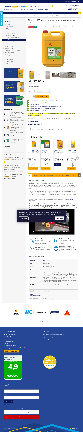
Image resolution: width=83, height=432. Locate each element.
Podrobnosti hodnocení (59, 27)
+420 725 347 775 (51, 337)
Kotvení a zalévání (9, 44)
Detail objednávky (11, 351)
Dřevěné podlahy (9, 55)
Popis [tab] (29, 175)
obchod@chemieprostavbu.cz (55, 335)
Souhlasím (59, 218)
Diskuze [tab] (67, 175)
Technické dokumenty (34, 124)
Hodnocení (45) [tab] (59, 175)
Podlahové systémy (10, 52)
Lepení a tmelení (9, 42)
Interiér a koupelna (11, 33)
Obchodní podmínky (10, 346)
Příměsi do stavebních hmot (12, 50)
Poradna (32, 9)
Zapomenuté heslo (8, 405)
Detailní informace (33, 121)
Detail (57, 164)
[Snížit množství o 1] (34, 97)
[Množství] (30, 96)
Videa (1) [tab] (50, 175)
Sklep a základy (10, 29)
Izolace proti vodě (9, 26)
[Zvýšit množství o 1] (34, 95)
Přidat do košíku (42, 96)
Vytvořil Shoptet (75, 428)
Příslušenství (8, 57)
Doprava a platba (43, 9)
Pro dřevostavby (9, 59)
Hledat (53, 6)
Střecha (8, 31)
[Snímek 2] (42, 321)
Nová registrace (7, 404)
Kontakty (6, 343)
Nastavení (24, 218)
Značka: (71, 27)
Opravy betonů (9, 46)
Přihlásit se (8, 401)
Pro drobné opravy (10, 61)
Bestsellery (7, 24)
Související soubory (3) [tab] (39, 175)
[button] (77, 76)
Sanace (8, 39)
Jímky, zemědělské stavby (13, 37)
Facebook (48, 340)
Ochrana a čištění (9, 48)
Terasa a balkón (10, 35)
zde (54, 214)
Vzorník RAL (23, 9)
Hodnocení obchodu (10, 9)
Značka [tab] (72, 175)
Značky (6, 63)
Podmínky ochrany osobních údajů (14, 348)
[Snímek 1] (41, 321)
